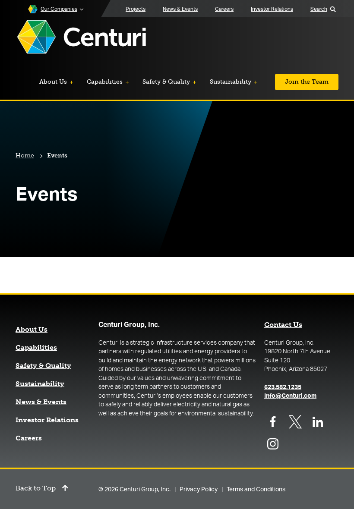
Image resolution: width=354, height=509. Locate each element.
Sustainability (40, 383)
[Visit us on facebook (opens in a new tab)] (272, 421)
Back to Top (36, 488)
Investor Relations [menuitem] (272, 9)
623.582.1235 (282, 387)
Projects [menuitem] (135, 9)
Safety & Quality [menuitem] (166, 81)
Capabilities (36, 347)
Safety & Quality (43, 365)
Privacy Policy (199, 490)
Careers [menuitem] (224, 9)
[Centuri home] (82, 37)
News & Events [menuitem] (180, 9)
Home (25, 155)
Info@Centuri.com (290, 396)
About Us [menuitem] (53, 81)
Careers (29, 438)
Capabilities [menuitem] (105, 81)
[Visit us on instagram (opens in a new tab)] (272, 443)
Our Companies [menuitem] (59, 9)
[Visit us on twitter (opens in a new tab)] (295, 421)
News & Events (41, 402)
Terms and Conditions (256, 490)
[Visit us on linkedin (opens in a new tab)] (317, 421)
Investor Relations (47, 420)
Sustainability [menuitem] (230, 81)
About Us (31, 329)
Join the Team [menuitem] (307, 81)
